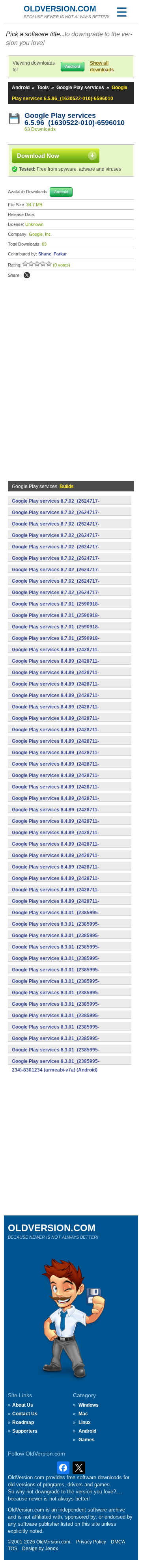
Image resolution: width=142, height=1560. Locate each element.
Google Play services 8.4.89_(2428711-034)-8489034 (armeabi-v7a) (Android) (55, 871)
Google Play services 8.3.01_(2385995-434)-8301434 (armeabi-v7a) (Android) (55, 974)
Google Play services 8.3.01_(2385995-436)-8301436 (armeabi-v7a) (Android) (55, 963)
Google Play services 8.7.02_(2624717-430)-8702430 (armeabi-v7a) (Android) (55, 551)
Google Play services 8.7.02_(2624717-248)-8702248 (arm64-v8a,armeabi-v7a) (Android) (67, 562)
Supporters (24, 1431)
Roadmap (23, 1422)
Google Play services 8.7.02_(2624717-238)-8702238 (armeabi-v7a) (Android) (55, 574)
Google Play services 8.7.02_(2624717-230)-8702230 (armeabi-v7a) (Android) (55, 585)
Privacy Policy (91, 1542)
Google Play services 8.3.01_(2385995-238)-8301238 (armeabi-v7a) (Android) (55, 1043)
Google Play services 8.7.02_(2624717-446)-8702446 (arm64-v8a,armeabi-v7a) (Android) (67, 505)
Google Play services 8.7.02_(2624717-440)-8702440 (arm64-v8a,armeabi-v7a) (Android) (67, 517)
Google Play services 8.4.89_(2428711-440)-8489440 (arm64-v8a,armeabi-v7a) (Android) (67, 688)
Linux (84, 1422)
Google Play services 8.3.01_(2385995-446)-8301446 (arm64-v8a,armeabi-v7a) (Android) (67, 928)
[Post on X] (27, 275)
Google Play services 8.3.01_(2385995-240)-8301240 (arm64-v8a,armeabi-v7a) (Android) (67, 1031)
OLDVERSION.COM (60, 8)
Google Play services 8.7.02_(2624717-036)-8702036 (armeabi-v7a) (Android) (55, 597)
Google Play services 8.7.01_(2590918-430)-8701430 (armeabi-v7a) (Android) (55, 631)
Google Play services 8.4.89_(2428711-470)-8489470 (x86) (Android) (55, 654)
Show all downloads (102, 66)
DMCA (118, 1542)
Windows (88, 1405)
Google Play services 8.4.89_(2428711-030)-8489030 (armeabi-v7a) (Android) (55, 894)
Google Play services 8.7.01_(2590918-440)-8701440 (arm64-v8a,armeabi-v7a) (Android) (67, 608)
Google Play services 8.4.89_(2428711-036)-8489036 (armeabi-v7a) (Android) (55, 860)
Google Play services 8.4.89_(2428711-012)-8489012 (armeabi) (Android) (55, 905)
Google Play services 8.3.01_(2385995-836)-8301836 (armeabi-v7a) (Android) (55, 917)
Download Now (38, 155)
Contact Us (24, 1413)
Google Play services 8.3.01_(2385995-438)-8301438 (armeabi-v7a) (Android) (55, 951)
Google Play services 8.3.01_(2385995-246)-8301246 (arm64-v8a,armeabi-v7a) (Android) (67, 1020)
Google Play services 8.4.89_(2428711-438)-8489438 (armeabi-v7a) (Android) (55, 700)
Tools (43, 87)
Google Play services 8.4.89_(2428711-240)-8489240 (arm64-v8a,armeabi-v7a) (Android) (67, 780)
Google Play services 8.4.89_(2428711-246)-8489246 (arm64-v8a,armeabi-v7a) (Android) (67, 768)
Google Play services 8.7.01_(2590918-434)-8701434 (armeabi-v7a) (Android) (55, 620)
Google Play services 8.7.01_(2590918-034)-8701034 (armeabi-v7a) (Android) (55, 643)
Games (86, 1440)
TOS (12, 1548)
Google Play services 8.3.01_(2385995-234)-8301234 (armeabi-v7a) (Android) (55, 1066)
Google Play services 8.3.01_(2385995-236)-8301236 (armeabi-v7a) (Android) (55, 1054)
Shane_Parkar (52, 254)
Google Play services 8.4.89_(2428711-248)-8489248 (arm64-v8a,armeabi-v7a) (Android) (67, 757)
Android (21, 87)
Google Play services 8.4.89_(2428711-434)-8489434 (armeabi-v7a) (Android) (55, 723)
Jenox (51, 1548)
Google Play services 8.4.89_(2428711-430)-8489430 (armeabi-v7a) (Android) (55, 734)
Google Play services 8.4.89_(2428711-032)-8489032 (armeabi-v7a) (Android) (55, 883)
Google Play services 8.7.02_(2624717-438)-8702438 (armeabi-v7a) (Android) (55, 528)
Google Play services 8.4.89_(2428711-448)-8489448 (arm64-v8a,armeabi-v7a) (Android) (67, 665)
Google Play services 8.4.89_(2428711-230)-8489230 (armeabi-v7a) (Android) (55, 825)
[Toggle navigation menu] (121, 12)
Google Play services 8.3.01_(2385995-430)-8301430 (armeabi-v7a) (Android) (55, 985)
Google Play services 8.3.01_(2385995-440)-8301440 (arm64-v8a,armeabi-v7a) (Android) (67, 940)
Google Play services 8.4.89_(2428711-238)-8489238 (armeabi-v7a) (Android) (55, 791)
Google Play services (80, 87)
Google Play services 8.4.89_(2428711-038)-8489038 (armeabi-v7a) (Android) (55, 848)
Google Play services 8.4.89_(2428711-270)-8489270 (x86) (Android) (55, 745)
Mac (83, 1413)
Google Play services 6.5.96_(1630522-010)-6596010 (74, 119)
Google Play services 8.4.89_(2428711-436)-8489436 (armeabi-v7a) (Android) (55, 711)
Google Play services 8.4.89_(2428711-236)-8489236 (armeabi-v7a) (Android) (55, 803)
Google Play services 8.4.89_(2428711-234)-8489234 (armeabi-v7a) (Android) (55, 814)
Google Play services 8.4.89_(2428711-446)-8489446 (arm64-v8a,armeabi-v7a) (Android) (67, 677)
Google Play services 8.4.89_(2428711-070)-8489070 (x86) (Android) (55, 837)
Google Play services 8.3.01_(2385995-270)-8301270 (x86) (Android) (55, 997)
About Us (22, 1405)
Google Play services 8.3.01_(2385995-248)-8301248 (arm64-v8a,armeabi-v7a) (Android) (67, 1008)
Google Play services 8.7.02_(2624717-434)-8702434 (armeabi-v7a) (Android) (55, 540)
